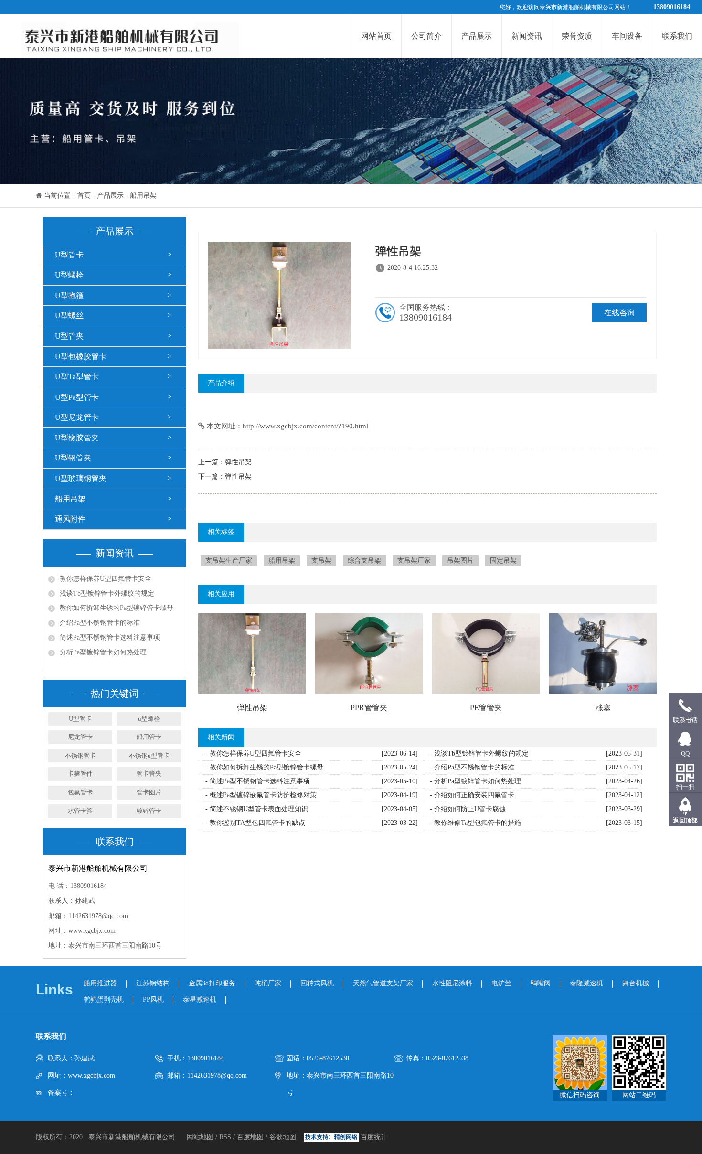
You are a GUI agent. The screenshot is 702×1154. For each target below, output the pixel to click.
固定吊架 (503, 560)
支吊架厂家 (414, 560)
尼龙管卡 (80, 736)
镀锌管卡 (149, 810)
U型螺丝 (69, 315)
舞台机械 (635, 983)
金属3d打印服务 (212, 983)
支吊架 (321, 560)
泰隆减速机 (586, 983)
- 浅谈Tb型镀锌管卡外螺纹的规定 (479, 753)
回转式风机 (317, 983)
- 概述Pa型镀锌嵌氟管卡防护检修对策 (261, 795)
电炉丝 (501, 983)
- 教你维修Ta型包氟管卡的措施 (475, 822)
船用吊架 (143, 195)
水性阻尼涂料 (452, 983)
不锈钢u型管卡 (149, 755)
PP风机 (153, 999)
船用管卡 (149, 736)
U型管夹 (69, 336)
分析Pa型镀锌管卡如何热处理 (103, 652)
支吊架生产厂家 (228, 560)
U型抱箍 (69, 295)
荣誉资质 (577, 36)
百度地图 (250, 1137)
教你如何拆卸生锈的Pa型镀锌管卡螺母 (116, 607)
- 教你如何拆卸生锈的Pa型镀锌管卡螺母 (264, 767)
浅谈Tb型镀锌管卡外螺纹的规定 (107, 593)
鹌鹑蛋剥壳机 (104, 999)
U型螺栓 (69, 275)
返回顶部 (685, 820)
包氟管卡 (80, 792)
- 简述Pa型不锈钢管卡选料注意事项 (257, 781)
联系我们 (677, 36)
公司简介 (426, 36)
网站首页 (376, 36)
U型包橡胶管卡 (80, 357)
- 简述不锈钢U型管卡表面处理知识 (256, 808)
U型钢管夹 (73, 458)
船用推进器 (100, 983)
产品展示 (476, 36)
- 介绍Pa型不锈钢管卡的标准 (472, 767)
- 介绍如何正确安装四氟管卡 (472, 795)
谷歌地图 (282, 1137)
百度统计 (374, 1137)
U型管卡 (69, 255)
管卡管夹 (149, 773)
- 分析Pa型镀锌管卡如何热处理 (475, 781)
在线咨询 (619, 313)
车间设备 (627, 36)
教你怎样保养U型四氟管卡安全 (105, 578)
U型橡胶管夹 (77, 438)
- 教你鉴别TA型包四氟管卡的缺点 (255, 822)
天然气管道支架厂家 (383, 983)
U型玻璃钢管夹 (80, 478)
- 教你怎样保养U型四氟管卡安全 (253, 753)
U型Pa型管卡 (77, 397)
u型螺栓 (149, 718)
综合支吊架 (364, 560)
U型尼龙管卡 (77, 417)
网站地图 (201, 1137)
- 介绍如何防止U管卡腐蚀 (468, 808)
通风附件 (70, 519)
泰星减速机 (199, 999)
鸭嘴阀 (541, 983)
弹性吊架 (238, 462)
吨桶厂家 (268, 983)
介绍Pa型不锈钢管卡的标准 (100, 622)
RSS (225, 1137)
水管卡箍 (80, 810)
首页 (84, 195)
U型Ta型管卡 (77, 377)
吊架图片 (460, 560)
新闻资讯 (526, 36)
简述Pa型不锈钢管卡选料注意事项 (110, 637)
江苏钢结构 (153, 983)
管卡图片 (149, 792)
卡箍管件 (80, 773)
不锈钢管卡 (80, 755)
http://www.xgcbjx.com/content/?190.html (305, 426)
